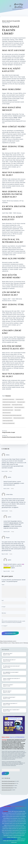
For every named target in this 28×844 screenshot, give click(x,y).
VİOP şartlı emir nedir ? (7, 653)
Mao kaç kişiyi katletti (19, 407)
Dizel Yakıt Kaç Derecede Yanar (8, 781)
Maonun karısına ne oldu (19, 418)
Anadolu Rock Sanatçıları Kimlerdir (12, 437)
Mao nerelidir (17, 410)
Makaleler (8, 396)
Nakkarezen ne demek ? (8, 684)
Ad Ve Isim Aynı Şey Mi (6, 789)
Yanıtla (10, 471)
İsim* (3, 600)
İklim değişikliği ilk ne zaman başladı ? (11, 672)
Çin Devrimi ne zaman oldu (8, 399)
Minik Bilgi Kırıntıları (18, 6)
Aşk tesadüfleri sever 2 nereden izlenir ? (11, 709)
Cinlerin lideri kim (19, 399)
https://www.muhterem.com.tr (8, 641)
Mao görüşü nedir (6, 404)
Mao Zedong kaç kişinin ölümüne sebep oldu (12, 415)
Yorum (3, 584)
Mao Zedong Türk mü (7, 418)
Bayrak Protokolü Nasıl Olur (7, 785)
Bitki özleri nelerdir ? (7, 691)
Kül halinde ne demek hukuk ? (9, 697)
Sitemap (25, 643)
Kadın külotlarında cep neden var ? (10, 703)
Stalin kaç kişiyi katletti (7, 420)
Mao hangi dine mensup (17, 404)
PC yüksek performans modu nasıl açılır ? (11, 666)
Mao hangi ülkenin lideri (8, 407)
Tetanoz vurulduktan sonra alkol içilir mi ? (11, 678)
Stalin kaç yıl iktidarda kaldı (8, 423)
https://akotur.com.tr (17, 643)
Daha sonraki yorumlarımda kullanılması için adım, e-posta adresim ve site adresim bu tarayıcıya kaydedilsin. (13, 622)
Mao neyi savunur (6, 412)
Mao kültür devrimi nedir (8, 410)
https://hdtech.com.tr (5, 643)
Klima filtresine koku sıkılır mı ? (9, 659)
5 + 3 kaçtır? (4, 625)
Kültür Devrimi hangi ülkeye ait (9, 402)
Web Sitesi (4, 613)
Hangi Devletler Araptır (8, 432)
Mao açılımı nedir (21, 402)
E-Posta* (3, 606)
